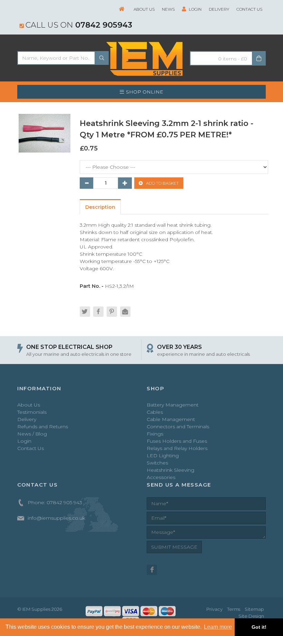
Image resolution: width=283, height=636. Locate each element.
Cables (155, 412)
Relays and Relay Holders (177, 448)
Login (195, 9)
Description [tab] (100, 207)
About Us (144, 9)
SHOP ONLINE (144, 92)
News (168, 9)
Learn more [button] (218, 627)
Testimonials (32, 412)
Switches (157, 463)
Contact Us (249, 9)
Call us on (79, 25)
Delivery (219, 9)
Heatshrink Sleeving (170, 470)
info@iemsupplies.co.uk (56, 518)
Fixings (155, 434)
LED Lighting (163, 455)
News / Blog (32, 434)
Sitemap (254, 609)
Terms (233, 609)
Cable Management (171, 419)
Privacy (214, 609)
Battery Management (172, 405)
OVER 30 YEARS (179, 347)
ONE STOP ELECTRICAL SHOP (69, 347)
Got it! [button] (259, 627)
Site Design (251, 616)
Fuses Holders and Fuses (177, 441)
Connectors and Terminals (178, 426)
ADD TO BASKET (162, 183)
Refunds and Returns (42, 426)
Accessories (161, 477)
